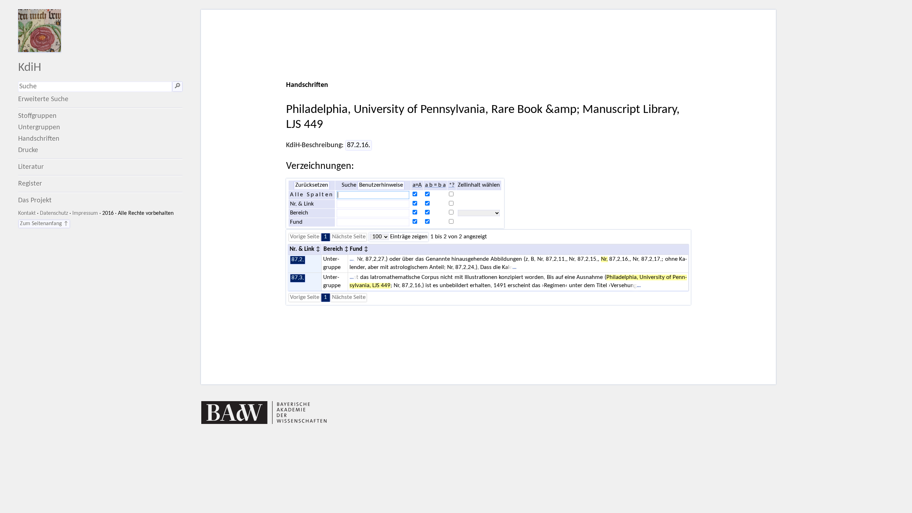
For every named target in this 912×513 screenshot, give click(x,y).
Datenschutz (54, 213)
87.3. (297, 278)
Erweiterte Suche (43, 99)
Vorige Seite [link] (304, 237)
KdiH (29, 68)
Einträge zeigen (408, 237)
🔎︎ (177, 86)
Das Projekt (35, 200)
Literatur (31, 167)
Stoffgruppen (37, 116)
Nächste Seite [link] (349, 237)
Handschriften (38, 138)
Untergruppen (39, 127)
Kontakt (27, 213)
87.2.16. (358, 145)
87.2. (297, 260)
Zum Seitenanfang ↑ (44, 224)
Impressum (85, 213)
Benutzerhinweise (381, 185)
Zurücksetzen (311, 185)
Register (30, 183)
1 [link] (325, 237)
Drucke (28, 150)
